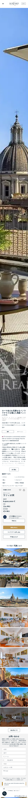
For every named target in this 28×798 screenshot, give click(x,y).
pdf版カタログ (14, 537)
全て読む (14, 469)
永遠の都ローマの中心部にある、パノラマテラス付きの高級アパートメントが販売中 (14, 419)
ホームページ (5, 417)
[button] (20, 490)
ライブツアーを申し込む (14, 532)
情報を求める (14, 527)
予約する (14, 521)
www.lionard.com (14, 440)
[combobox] (14, 767)
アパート (13, 417)
